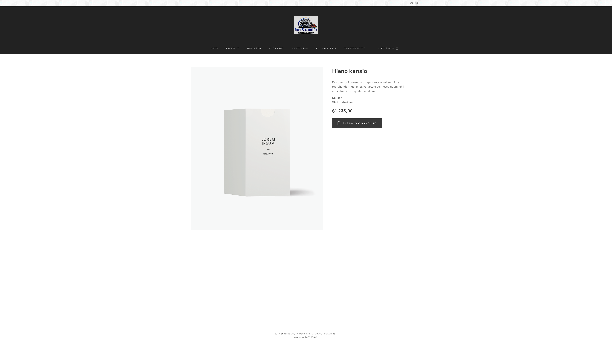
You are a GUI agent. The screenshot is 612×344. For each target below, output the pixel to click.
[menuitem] (216, 48)
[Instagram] (416, 3)
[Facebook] (412, 3)
